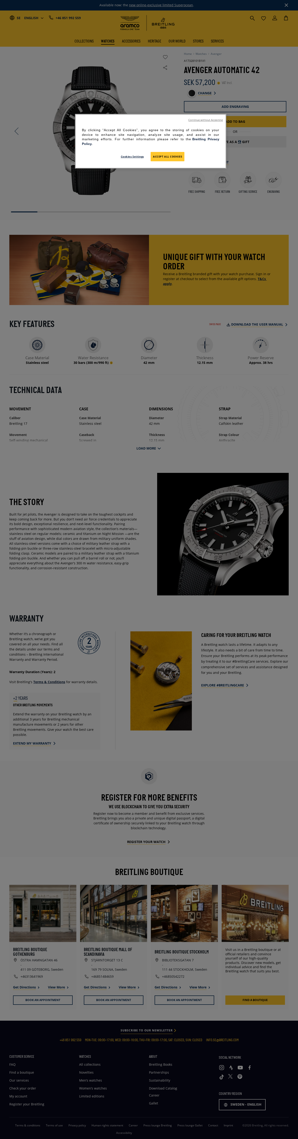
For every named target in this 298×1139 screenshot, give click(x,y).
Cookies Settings (132, 156)
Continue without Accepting (205, 120)
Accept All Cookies (167, 156)
